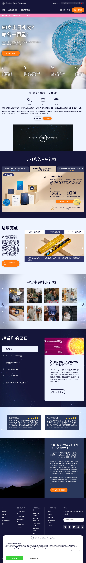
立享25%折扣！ (27, 15)
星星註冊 (9, 349)
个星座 (50, 525)
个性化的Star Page (13, 363)
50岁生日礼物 (69, 3)
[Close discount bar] (83, 15)
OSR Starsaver (12, 376)
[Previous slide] (3, 304)
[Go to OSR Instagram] (65, 527)
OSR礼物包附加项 (54, 232)
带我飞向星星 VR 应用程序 (16, 383)
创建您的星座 (25, 10)
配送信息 (50, 517)
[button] (26, 248)
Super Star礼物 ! (71, 169)
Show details (74, 550)
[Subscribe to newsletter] (82, 520)
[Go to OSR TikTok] (69, 527)
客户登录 (50, 511)
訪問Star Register (57, 392)
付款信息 (50, 514)
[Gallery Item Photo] (16, 295)
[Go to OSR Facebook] (74, 527)
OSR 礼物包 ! (43, 169)
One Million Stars (12, 369)
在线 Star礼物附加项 (34, 232)
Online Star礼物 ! (15, 169)
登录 (68, 10)
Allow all (14, 558)
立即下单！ (47, 118)
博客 (62, 3)
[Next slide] (83, 304)
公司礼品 (62, 10)
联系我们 (4, 514)
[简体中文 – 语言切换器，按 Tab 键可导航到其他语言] (82, 3)
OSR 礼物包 (20, 516)
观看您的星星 (12, 10)
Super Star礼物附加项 (74, 232)
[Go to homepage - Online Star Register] (14, 3)
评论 (3, 524)
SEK (76, 3)
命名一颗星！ (78, 10)
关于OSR (38, 118)
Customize (32, 558)
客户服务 (4, 511)
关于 (60, 3)
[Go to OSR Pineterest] (82, 527)
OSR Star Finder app (14, 356)
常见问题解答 (55, 3)
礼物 (3, 10)
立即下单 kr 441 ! (65, 202)
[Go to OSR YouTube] (78, 527)
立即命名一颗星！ (10, 53)
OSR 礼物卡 (20, 524)
